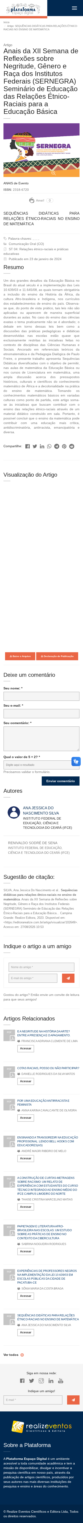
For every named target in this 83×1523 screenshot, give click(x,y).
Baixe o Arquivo (21, 656)
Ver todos (11, 1355)
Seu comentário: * (17, 723)
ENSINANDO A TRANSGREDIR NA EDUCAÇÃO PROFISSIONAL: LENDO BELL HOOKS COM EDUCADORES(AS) (47, 1141)
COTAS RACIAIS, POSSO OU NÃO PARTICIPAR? (48, 1068)
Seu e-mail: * (13, 705)
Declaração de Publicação (58, 656)
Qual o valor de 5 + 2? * (21, 757)
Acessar (25, 1048)
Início (6, 22)
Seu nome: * (12, 688)
